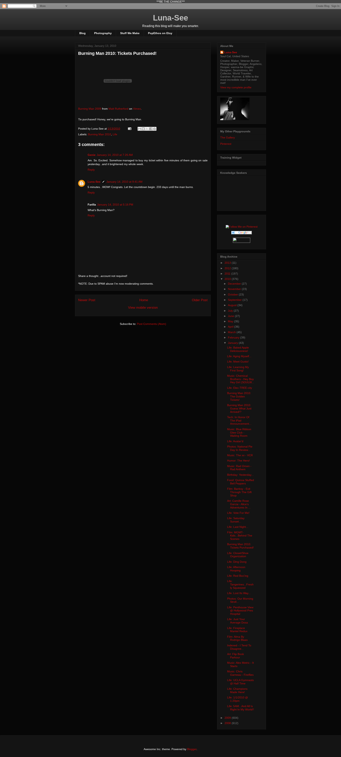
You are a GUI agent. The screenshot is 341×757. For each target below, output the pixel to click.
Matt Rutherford (118, 108)
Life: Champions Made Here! (237, 690)
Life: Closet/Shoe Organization (237, 554)
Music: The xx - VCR (240, 455)
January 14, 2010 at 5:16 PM (115, 204)
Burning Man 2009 (89, 108)
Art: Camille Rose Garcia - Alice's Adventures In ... (239, 504)
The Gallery (227, 137)
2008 (228, 723)
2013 (228, 262)
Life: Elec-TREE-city (239, 387)
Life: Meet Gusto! (238, 361)
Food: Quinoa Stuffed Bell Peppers (240, 481)
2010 (228, 278)
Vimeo (137, 108)
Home (143, 300)
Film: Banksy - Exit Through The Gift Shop (239, 492)
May (231, 321)
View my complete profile (235, 87)
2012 (228, 268)
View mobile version (143, 307)
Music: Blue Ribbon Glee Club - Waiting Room (239, 432)
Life (115, 134)
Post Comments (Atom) (151, 323)
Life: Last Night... (237, 526)
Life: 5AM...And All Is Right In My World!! (240, 708)
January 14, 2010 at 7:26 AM (115, 154)
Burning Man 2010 (99, 134)
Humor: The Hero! (238, 460)
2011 (228, 273)
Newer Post (86, 300)
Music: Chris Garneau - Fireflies (240, 673)
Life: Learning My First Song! (238, 368)
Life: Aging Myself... (239, 356)
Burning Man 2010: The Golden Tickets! (239, 396)
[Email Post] (129, 128)
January (233, 342)
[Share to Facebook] (151, 129)
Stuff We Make (130, 33)
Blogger (192, 749)
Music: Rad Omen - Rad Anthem (239, 467)
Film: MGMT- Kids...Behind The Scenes (239, 536)
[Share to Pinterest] (154, 129)
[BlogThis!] (143, 129)
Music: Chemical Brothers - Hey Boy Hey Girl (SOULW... (240, 379)
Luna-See (170, 17)
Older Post (200, 300)
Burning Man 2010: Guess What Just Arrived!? (239, 408)
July (231, 310)
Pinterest (225, 143)
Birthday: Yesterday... (240, 474)
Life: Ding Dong (236, 561)
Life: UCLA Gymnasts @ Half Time (240, 681)
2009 (228, 717)
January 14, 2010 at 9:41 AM (124, 181)
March (232, 332)
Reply (91, 169)
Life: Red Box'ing (237, 575)
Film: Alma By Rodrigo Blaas (237, 638)
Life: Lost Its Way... (239, 593)
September (235, 299)
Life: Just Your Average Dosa (237, 621)
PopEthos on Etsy (160, 33)
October (233, 294)
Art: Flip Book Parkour (235, 655)
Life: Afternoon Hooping (236, 568)
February (234, 337)
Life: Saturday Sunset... (236, 520)
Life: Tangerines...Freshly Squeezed (240, 584)
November (235, 289)
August (232, 305)
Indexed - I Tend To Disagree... (239, 647)
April (231, 326)
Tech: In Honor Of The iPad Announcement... (239, 420)
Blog (82, 33)
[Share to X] (147, 129)
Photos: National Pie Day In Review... (239, 448)
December (235, 283)
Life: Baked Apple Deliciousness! (238, 349)
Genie (92, 154)
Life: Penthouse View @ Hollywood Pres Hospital (240, 611)
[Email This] (139, 129)
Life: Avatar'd (235, 441)
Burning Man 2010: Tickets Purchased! (240, 546)
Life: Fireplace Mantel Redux (237, 629)
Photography (103, 33)
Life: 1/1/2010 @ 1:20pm (237, 699)
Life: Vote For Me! (238, 512)
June (231, 316)
